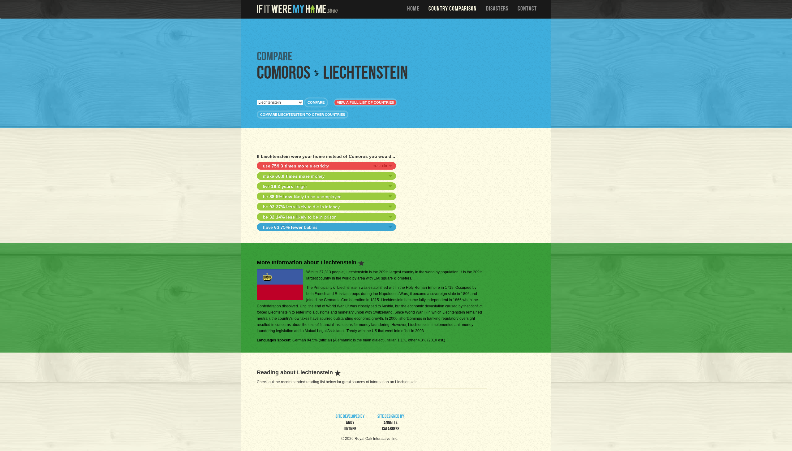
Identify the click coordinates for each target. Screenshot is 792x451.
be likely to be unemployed (302, 196)
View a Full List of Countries (365, 102)
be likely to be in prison (300, 217)
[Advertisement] (397, 34)
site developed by (350, 423)
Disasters (497, 9)
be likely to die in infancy (301, 206)
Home (413, 9)
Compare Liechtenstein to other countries (302, 114)
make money (294, 176)
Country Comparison (452, 9)
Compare (316, 102)
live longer (285, 186)
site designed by (390, 423)
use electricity (296, 165)
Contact (527, 9)
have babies (290, 227)
